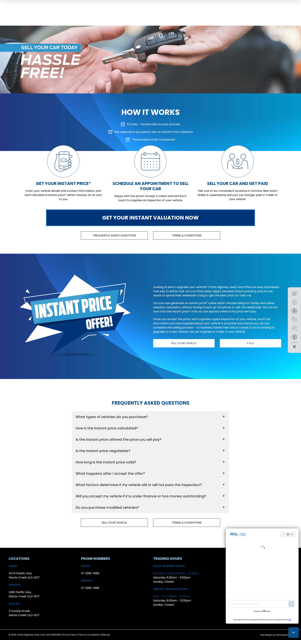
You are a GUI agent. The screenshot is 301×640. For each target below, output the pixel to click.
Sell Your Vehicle (183, 343)
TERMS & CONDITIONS (187, 235)
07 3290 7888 (90, 573)
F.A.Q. (250, 343)
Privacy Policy (69, 634)
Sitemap (105, 634)
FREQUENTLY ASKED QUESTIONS (114, 235)
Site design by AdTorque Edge (276, 634)
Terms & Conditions (88, 634)
